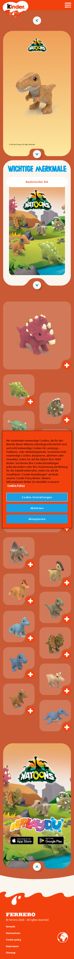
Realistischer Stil (37, 182)
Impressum (12, 946)
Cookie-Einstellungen (37, 497)
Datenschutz (13, 933)
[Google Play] (51, 839)
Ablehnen (37, 508)
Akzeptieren (37, 519)
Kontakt (10, 926)
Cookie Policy (16, 485)
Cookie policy (13, 939)
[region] (37, 480)
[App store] (22, 839)
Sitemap (10, 952)
